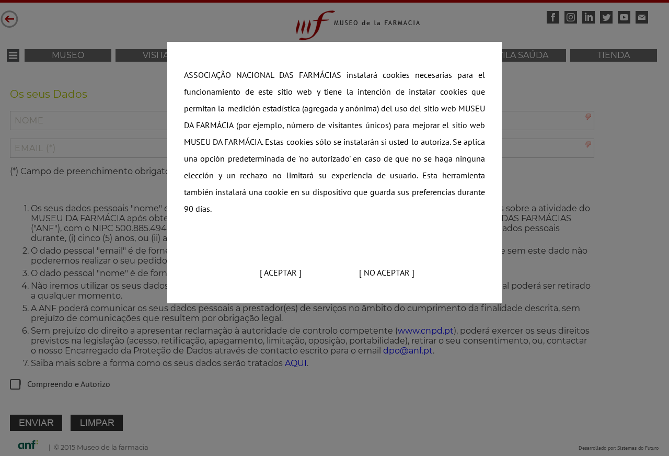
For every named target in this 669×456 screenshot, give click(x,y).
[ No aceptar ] (386, 273)
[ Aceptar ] (281, 273)
